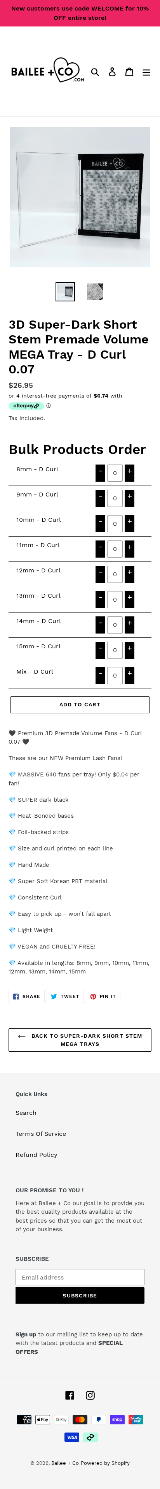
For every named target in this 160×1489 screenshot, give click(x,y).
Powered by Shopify (105, 1463)
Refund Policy (36, 1154)
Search (26, 1112)
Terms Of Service (41, 1133)
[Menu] (146, 71)
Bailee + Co (65, 1463)
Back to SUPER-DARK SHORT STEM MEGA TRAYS (86, 1040)
